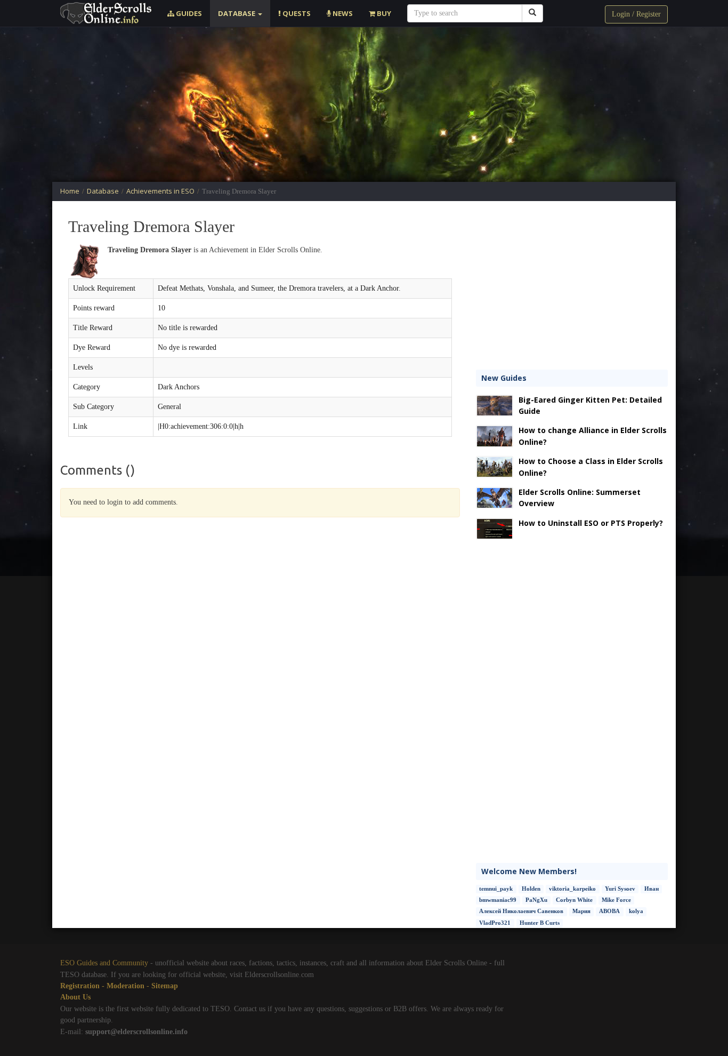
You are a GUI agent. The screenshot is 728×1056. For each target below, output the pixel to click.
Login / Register (636, 14)
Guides (188, 13)
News (342, 13)
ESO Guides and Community (104, 963)
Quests (296, 13)
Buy (383, 13)
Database (237, 13)
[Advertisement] (364, 104)
